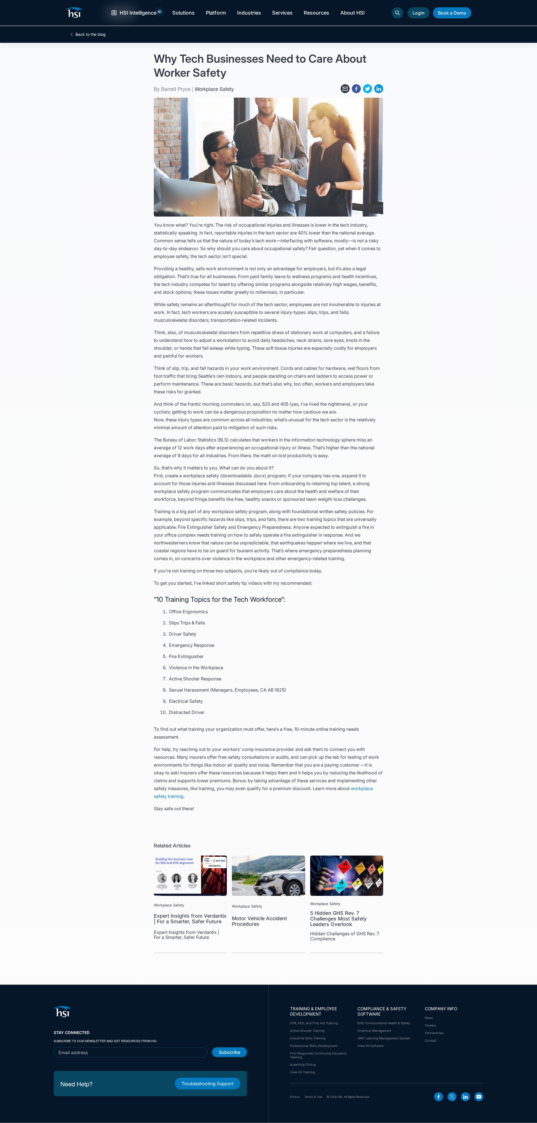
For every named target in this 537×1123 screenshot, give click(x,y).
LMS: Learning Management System (383, 1038)
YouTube (478, 1096)
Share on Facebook (356, 88)
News (429, 1018)
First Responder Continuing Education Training (318, 1055)
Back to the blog (91, 34)
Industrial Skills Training (308, 1038)
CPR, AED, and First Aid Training (314, 1023)
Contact (431, 1040)
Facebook (438, 1096)
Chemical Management (374, 1031)
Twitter (451, 1096)
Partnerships (434, 1033)
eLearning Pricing (303, 1064)
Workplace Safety (214, 88)
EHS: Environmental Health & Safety (383, 1023)
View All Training (302, 1072)
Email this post (345, 88)
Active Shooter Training (307, 1031)
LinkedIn (465, 1096)
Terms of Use (313, 1096)
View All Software (370, 1046)
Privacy (295, 1096)
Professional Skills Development (314, 1046)
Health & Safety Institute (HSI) (75, 12)
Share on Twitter (367, 88)
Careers (430, 1025)
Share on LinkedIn (378, 88)
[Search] (397, 12)
